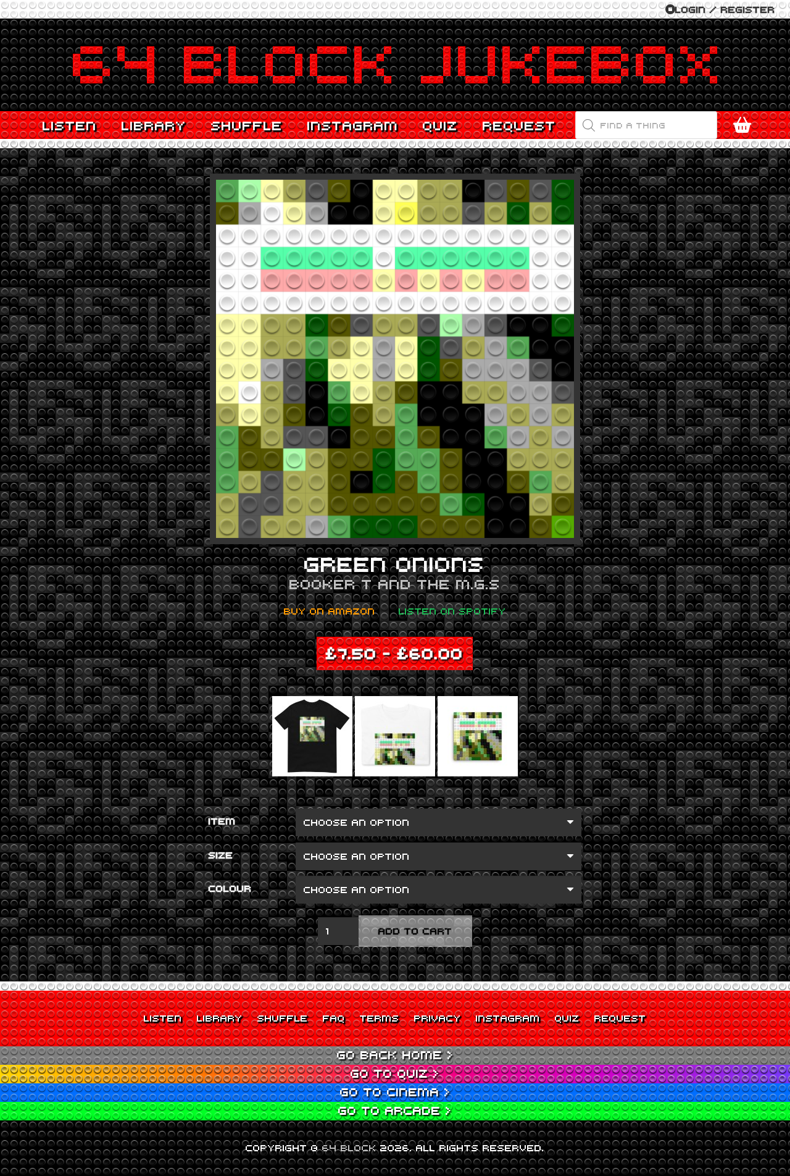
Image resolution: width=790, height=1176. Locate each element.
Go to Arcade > (395, 1110)
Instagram (508, 1018)
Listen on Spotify (452, 611)
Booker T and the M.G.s (395, 583)
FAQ (334, 1018)
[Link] (395, 64)
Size (221, 855)
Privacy (437, 1018)
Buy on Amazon (329, 611)
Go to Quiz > (395, 1073)
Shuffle (282, 1018)
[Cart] (742, 125)
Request (620, 1018)
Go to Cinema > (395, 1091)
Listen (163, 1018)
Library (220, 1018)
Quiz (567, 1018)
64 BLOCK (349, 1147)
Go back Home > (395, 1054)
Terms (379, 1018)
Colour (230, 888)
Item (222, 821)
